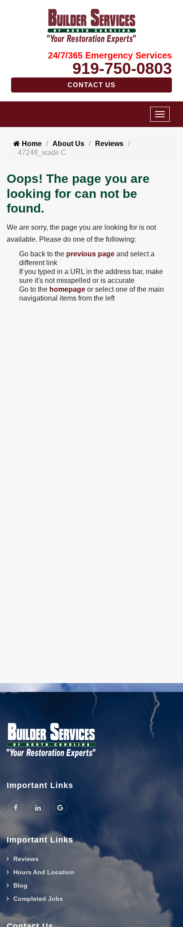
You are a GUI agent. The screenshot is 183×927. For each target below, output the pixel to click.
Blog (20, 885)
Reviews (109, 143)
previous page (90, 254)
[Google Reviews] (60, 807)
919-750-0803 (122, 68)
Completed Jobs (38, 898)
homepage (67, 289)
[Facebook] (15, 807)
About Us (68, 143)
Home (31, 143)
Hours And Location (43, 872)
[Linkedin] (38, 807)
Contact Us (91, 85)
